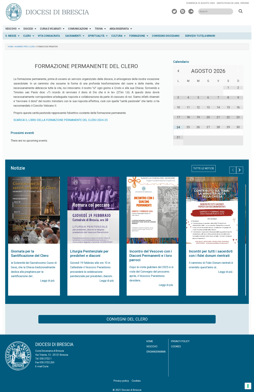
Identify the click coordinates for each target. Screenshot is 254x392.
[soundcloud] (191, 11)
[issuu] (183, 11)
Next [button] (239, 170)
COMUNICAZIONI (78, 28)
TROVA (99, 28)
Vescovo (151, 346)
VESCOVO (11, 28)
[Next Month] (238, 71)
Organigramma (156, 351)
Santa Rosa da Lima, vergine (233, 3)
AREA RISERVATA (119, 28)
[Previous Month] (178, 71)
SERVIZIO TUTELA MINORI (200, 35)
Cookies (176, 346)
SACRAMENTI (73, 35)
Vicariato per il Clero (25, 47)
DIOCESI (28, 28)
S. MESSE (10, 35)
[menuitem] (12, 28)
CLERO (27, 35)
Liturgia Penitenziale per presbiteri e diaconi (89, 253)
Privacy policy (180, 341)
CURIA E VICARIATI (50, 28)
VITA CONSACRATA (49, 35)
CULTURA (116, 35)
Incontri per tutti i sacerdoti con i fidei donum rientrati (211, 253)
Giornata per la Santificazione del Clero (30, 253)
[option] (34, 236)
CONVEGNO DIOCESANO (166, 35)
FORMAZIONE (137, 35)
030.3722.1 (46, 358)
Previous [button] (232, 170)
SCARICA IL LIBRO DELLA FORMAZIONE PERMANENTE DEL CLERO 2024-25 (60, 120)
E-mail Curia (41, 366)
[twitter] (174, 11)
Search (240, 11)
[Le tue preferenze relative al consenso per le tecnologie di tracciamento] (248, 386)
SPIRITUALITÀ (96, 35)
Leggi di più (47, 280)
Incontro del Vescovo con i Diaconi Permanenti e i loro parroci (150, 255)
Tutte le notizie (203, 168)
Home (10, 47)
